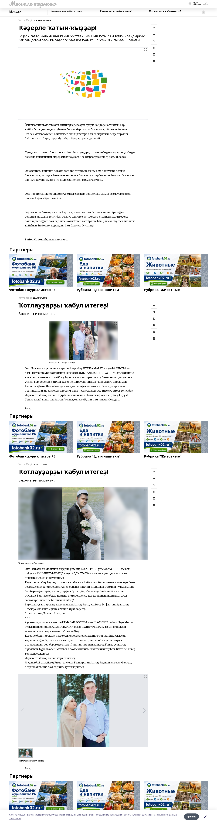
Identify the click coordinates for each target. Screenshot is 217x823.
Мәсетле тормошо (32, 3)
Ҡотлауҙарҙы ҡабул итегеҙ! (66, 11)
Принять (191, 816)
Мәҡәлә (15, 11)
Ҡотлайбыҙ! (25, 20)
